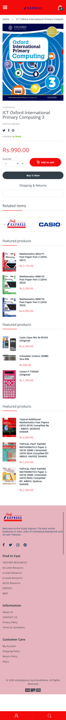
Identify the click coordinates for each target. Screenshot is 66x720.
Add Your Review (11, 123)
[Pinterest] (25, 545)
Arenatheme (41, 680)
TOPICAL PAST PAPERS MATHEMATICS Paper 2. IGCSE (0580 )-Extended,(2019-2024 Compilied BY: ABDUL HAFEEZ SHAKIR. (34, 450)
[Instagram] (17, 545)
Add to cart (47, 162)
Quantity (7, 158)
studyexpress (9, 107)
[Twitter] (4, 130)
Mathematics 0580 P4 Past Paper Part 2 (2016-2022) (33, 302)
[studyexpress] (33, 7)
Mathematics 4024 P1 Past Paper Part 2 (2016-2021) (33, 257)
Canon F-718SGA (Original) (29, 373)
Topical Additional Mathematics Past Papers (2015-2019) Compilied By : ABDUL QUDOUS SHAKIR (34, 425)
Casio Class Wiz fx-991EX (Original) (33, 339)
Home (6, 19)
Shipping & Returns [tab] (33, 185)
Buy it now (33, 175)
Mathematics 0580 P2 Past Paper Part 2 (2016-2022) (33, 279)
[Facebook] (8, 130)
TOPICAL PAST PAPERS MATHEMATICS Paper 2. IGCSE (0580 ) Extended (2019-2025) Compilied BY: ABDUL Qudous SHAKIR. (33, 476)
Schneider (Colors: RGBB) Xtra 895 (33, 358)
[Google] (13, 130)
